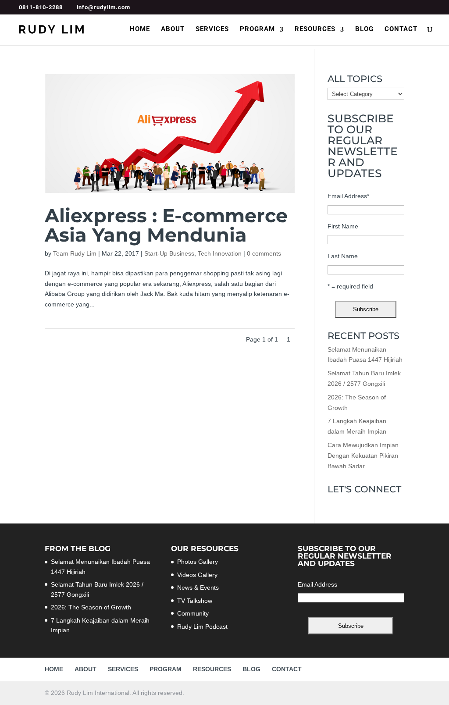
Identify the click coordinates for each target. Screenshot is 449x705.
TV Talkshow (194, 600)
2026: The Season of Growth (91, 607)
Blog (364, 29)
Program (257, 29)
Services (212, 29)
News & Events (198, 587)
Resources (315, 29)
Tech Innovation (220, 253)
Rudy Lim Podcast (202, 626)
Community (193, 613)
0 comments (264, 253)
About (173, 29)
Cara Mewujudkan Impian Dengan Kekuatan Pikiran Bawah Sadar (363, 456)
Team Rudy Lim (74, 253)
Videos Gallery (197, 574)
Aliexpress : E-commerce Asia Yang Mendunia (166, 225)
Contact (401, 29)
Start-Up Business (169, 253)
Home (140, 29)
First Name (343, 226)
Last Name (343, 256)
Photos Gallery (197, 561)
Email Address (348, 195)
